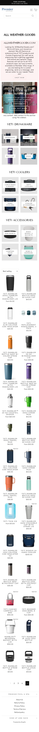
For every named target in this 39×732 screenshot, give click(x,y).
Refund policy (19, 712)
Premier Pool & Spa (19, 694)
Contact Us (19, 104)
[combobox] (20, 16)
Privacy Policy (19, 706)
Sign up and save (19, 718)
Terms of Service (19, 709)
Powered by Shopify (19, 722)
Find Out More (19, 108)
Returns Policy (19, 703)
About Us (19, 700)
